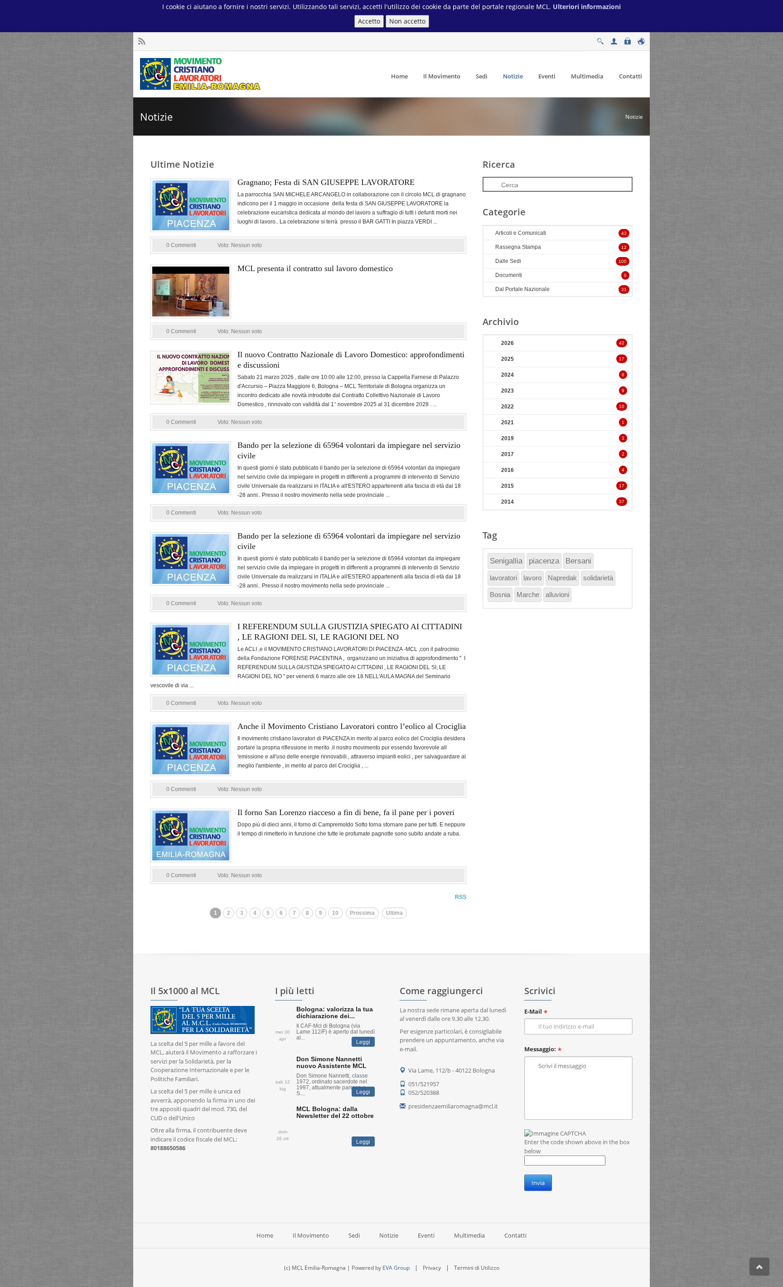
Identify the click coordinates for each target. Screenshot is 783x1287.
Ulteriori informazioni (587, 6)
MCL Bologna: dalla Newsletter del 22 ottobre (335, 1112)
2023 (507, 391)
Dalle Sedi (508, 261)
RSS (460, 897)
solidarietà (598, 578)
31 (624, 289)
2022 (507, 406)
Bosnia (500, 594)
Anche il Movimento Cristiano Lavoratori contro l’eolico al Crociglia (351, 726)
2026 (507, 343)
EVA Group (396, 1268)
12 (624, 247)
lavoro (532, 578)
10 (335, 913)
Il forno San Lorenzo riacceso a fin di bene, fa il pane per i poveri (345, 812)
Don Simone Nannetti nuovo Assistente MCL (331, 1062)
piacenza (544, 561)
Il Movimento (311, 1235)
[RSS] (141, 41)
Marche (528, 594)
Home (264, 1235)
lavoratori (503, 578)
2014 (507, 502)
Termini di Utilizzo (476, 1268)
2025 (507, 359)
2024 (507, 375)
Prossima (362, 913)
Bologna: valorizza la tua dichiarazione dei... (334, 1012)
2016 (507, 470)
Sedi (354, 1235)
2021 (507, 422)
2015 (507, 486)
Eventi (426, 1235)
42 (621, 342)
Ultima (394, 913)
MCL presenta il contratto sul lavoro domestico (315, 268)
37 (621, 501)
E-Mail (533, 1011)
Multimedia (469, 1235)
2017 (507, 454)
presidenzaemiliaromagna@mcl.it (453, 1106)
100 (623, 261)
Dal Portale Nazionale (522, 289)
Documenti (508, 275)
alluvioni (557, 594)
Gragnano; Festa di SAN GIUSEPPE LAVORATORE (326, 182)
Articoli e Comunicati (520, 233)
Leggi (363, 1042)
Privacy (432, 1268)
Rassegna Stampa (518, 247)
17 (621, 358)
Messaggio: (540, 1049)
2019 (507, 438)
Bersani (578, 561)
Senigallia (506, 561)
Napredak (562, 578)
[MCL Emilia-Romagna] (201, 73)
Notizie (634, 117)
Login (627, 39)
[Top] (759, 1267)
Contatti (515, 1235)
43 (624, 233)
